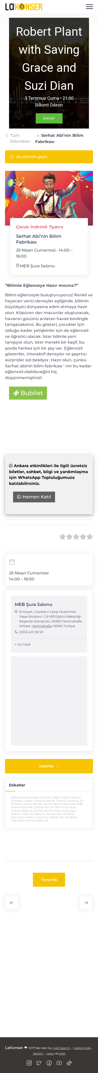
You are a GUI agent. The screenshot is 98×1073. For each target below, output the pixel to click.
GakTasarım (61, 1048)
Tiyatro (56, 227)
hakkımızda (82, 1048)
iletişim (38, 1053)
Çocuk (22, 227)
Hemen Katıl (36, 497)
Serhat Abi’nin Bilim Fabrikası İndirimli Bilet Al (44, 818)
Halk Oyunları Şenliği (86, 903)
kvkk (62, 1053)
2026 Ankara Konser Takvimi (31, 797)
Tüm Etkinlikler (20, 138)
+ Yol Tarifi (22, 644)
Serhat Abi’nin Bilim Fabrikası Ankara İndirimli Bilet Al (43, 812)
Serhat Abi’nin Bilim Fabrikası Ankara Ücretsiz (42, 815)
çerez (50, 1053)
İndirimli (38, 227)
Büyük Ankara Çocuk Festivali (12, 903)
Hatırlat (46, 766)
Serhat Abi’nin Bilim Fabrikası (49, 410)
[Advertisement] (49, 976)
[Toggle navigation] (89, 6)
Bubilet (31, 393)
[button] (49, 880)
